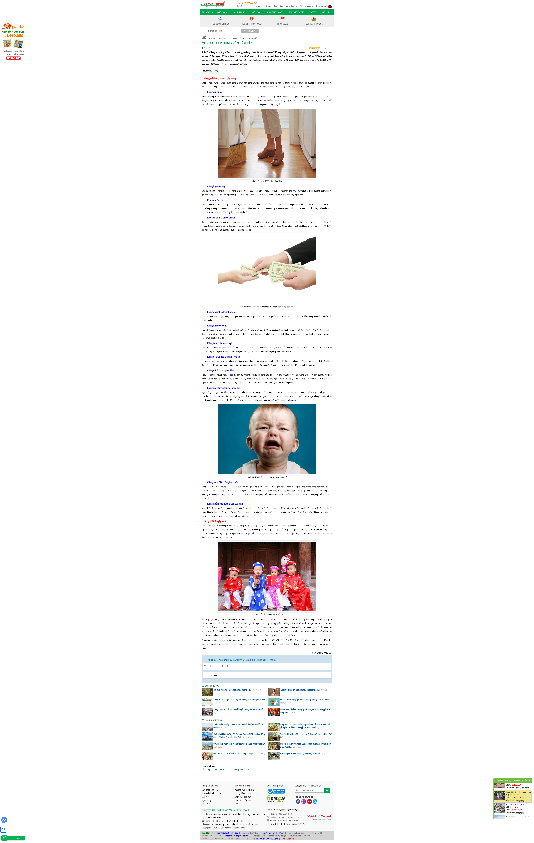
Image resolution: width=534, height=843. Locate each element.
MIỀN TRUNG (239, 12)
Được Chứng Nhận (275, 785)
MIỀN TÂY (206, 12)
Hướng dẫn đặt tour (243, 793)
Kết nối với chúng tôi (304, 796)
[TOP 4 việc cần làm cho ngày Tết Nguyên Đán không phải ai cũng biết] (274, 712)
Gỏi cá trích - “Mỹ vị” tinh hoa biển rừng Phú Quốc (234, 753)
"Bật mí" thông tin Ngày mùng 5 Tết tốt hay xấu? (300, 690)
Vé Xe (313, 12)
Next (332, 21)
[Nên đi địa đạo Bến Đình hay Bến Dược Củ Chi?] (274, 756)
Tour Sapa (320, 836)
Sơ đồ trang (206, 803)
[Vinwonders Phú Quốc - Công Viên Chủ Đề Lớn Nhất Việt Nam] (207, 746)
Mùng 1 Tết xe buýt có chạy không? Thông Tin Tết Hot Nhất (238, 709)
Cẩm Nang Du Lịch (222, 38)
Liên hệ (325, 12)
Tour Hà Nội (307, 836)
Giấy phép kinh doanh (211, 789)
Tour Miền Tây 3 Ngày (316, 833)
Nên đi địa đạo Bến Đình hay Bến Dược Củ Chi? (300, 753)
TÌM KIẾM (250, 31)
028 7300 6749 (249, 3)
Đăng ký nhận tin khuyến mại (308, 785)
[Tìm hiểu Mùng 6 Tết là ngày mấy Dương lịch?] (207, 692)
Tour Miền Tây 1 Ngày (250, 833)
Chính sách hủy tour (243, 800)
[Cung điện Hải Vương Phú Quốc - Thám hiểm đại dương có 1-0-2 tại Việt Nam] (274, 746)
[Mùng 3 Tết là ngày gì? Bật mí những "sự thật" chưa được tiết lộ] (274, 702)
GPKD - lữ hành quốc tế (211, 793)
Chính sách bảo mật (243, 796)
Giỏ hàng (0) (308, 6)
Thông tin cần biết (210, 785)
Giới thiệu (280, 6)
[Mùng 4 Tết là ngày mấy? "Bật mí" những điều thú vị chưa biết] (207, 702)
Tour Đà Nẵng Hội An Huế (238, 838)
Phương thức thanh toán (245, 789)
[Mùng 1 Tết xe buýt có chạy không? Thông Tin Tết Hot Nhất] (207, 712)
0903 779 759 (283, 817)
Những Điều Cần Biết (242, 769)
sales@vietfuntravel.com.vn (286, 820)
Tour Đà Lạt (206, 838)
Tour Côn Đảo (295, 836)
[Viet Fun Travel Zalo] (314, 801)
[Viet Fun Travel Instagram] (303, 801)
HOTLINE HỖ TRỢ (16, 838)
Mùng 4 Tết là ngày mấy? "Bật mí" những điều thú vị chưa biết (239, 699)
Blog (269, 6)
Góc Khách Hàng (242, 785)
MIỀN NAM (222, 12)
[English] (330, 6)
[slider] (314, 48)
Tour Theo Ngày (274, 12)
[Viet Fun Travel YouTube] (309, 801)
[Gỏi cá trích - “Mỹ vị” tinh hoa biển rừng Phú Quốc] (207, 756)
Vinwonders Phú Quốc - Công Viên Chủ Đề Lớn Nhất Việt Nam (239, 743)
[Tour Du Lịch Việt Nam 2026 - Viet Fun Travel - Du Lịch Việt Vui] (212, 4)
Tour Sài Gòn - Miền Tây (211, 836)
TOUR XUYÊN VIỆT (296, 12)
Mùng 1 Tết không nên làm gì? (244, 38)
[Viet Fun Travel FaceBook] (297, 801)
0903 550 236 (297, 817)
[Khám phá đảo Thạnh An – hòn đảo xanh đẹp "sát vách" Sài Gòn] (207, 727)
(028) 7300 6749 (285, 814)
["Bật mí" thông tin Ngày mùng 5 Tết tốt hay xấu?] (274, 692)
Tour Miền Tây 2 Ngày (296, 833)
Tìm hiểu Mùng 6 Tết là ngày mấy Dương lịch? (232, 690)
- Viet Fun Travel (238, 827)
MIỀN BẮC (256, 12)
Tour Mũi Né (219, 838)
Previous (202, 21)
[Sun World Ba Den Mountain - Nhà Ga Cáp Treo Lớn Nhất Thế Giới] (274, 736)
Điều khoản (293, 6)
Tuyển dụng (206, 800)
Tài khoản (322, 6)
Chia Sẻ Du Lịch (225, 769)
